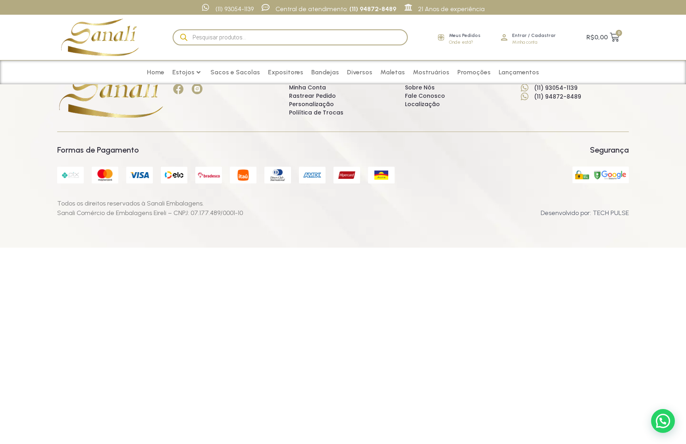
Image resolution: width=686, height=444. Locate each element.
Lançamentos (519, 72)
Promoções (474, 72)
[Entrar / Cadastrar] (504, 37)
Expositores (285, 72)
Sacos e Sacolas (235, 72)
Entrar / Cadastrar (534, 35)
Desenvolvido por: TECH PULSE (585, 213)
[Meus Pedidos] (441, 37)
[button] (663, 421)
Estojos (183, 72)
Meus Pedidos (464, 35)
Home (155, 72)
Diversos (359, 72)
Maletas (392, 72)
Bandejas (325, 72)
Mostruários (431, 72)
